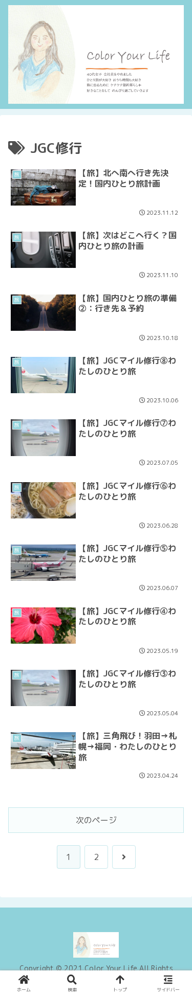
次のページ (96, 820)
